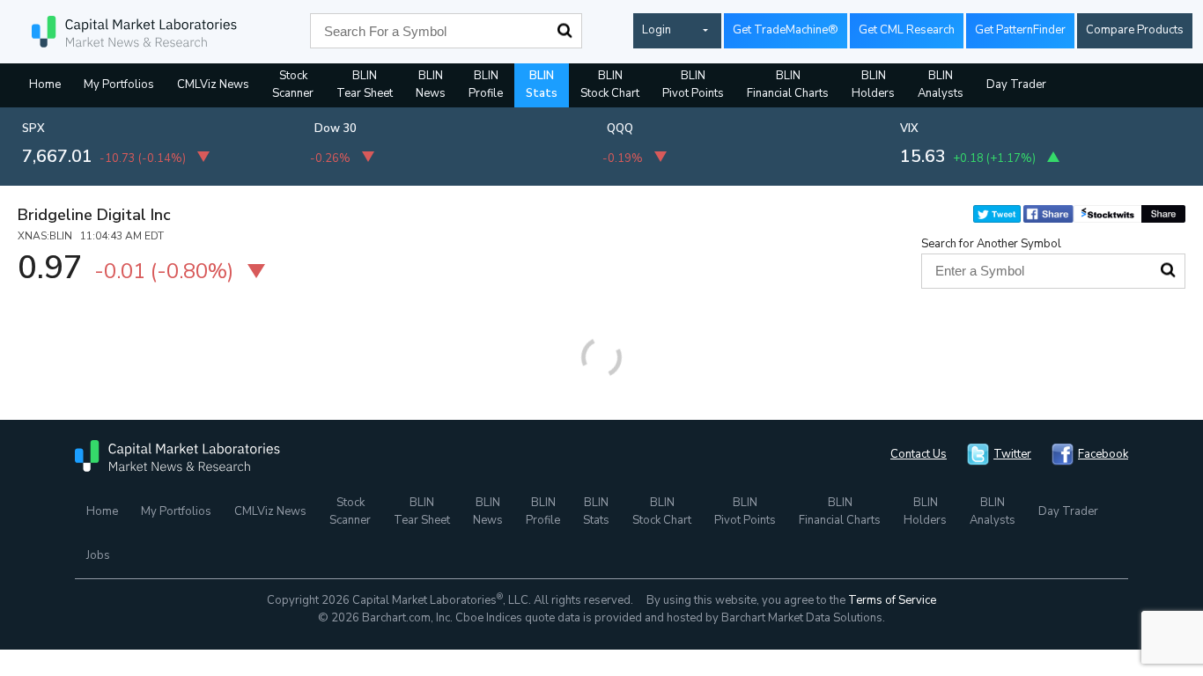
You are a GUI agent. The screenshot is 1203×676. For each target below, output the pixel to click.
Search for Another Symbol (991, 244)
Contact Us (918, 454)
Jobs (98, 555)
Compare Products (1135, 30)
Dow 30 (335, 128)
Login (656, 30)
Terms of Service (892, 600)
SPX (33, 128)
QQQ (620, 128)
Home (45, 84)
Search (564, 30)
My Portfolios (119, 84)
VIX (909, 128)
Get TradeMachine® (785, 30)
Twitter (1012, 454)
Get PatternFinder (1020, 30)
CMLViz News (213, 84)
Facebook (1103, 454)
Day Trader (1016, 84)
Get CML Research (907, 30)
